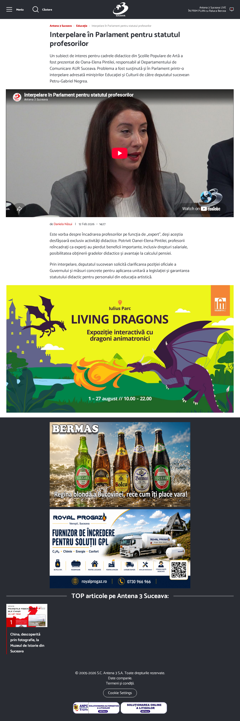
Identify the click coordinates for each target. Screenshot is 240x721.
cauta (42, 9)
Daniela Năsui (63, 224)
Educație (81, 26)
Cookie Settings (120, 693)
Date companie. (120, 678)
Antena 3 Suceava (120, 9)
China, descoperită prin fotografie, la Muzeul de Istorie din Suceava (27, 643)
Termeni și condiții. (120, 683)
